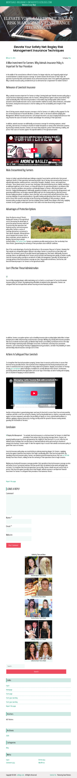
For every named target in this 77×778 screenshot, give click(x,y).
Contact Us (53, 774)
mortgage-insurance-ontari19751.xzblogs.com (29, 2)
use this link (65, 455)
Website (9, 535)
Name (9, 518)
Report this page (11, 481)
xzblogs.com (20, 774)
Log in (7, 685)
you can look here (16, 368)
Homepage (9, 689)
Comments (10, 762)
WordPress (41, 762)
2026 (7, 735)
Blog (69, 58)
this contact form (21, 241)
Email (9, 526)
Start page (9, 693)
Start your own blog (12, 697)
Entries (41, 759)
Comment (10, 493)
